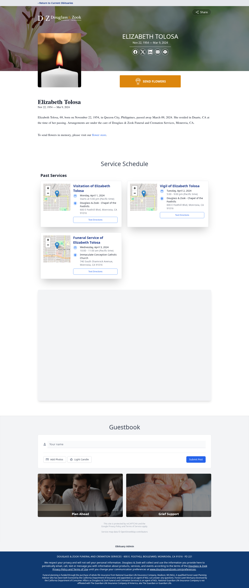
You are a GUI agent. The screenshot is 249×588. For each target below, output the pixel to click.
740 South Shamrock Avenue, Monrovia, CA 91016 (96, 263)
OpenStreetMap (128, 531)
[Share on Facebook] (135, 52)
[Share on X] (143, 52)
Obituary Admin (124, 546)
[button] (57, 193)
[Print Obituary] (165, 52)
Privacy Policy (115, 526)
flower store (99, 135)
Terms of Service (134, 526)
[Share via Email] (158, 52)
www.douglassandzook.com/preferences (173, 569)
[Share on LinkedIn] (150, 52)
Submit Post (196, 459)
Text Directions (95, 219)
